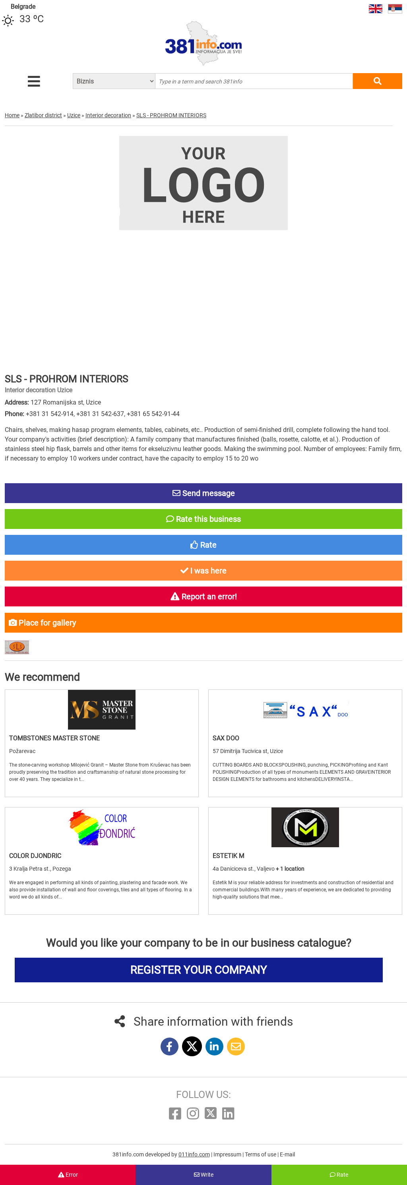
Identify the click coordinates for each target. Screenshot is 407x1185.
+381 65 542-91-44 (153, 414)
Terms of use (261, 1154)
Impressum (227, 1154)
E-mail (287, 1154)
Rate (341, 1174)
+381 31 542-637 (100, 414)
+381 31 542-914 (50, 414)
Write (206, 1174)
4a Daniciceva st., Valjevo (244, 869)
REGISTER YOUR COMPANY (198, 969)
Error (71, 1174)
